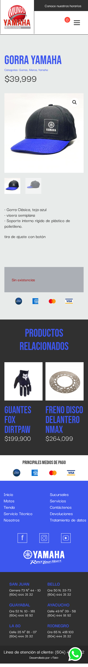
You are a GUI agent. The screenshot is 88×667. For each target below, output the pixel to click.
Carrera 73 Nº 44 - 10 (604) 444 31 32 (25, 589)
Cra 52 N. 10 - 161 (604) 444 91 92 (22, 610)
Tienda (9, 507)
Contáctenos (61, 507)
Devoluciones (61, 513)
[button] (74, 102)
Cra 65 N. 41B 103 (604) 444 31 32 (60, 631)
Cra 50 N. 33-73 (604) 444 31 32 (59, 589)
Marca (33, 69)
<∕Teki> (54, 657)
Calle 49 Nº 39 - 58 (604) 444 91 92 (61, 610)
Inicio (8, 494)
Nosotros (12, 520)
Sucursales (59, 494)
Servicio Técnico (18, 513)
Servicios (58, 500)
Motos (9, 500)
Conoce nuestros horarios (63, 5)
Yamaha (43, 69)
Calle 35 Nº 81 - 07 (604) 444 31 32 (23, 631)
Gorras (23, 69)
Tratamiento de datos (68, 520)
